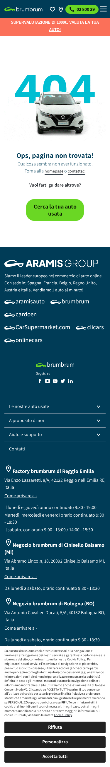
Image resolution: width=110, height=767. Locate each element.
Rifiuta (55, 727)
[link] (23, 9)
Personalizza (55, 742)
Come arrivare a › (20, 496)
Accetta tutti (55, 756)
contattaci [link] (76, 171)
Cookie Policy (76, 659)
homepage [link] (54, 171)
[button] (55, 406)
